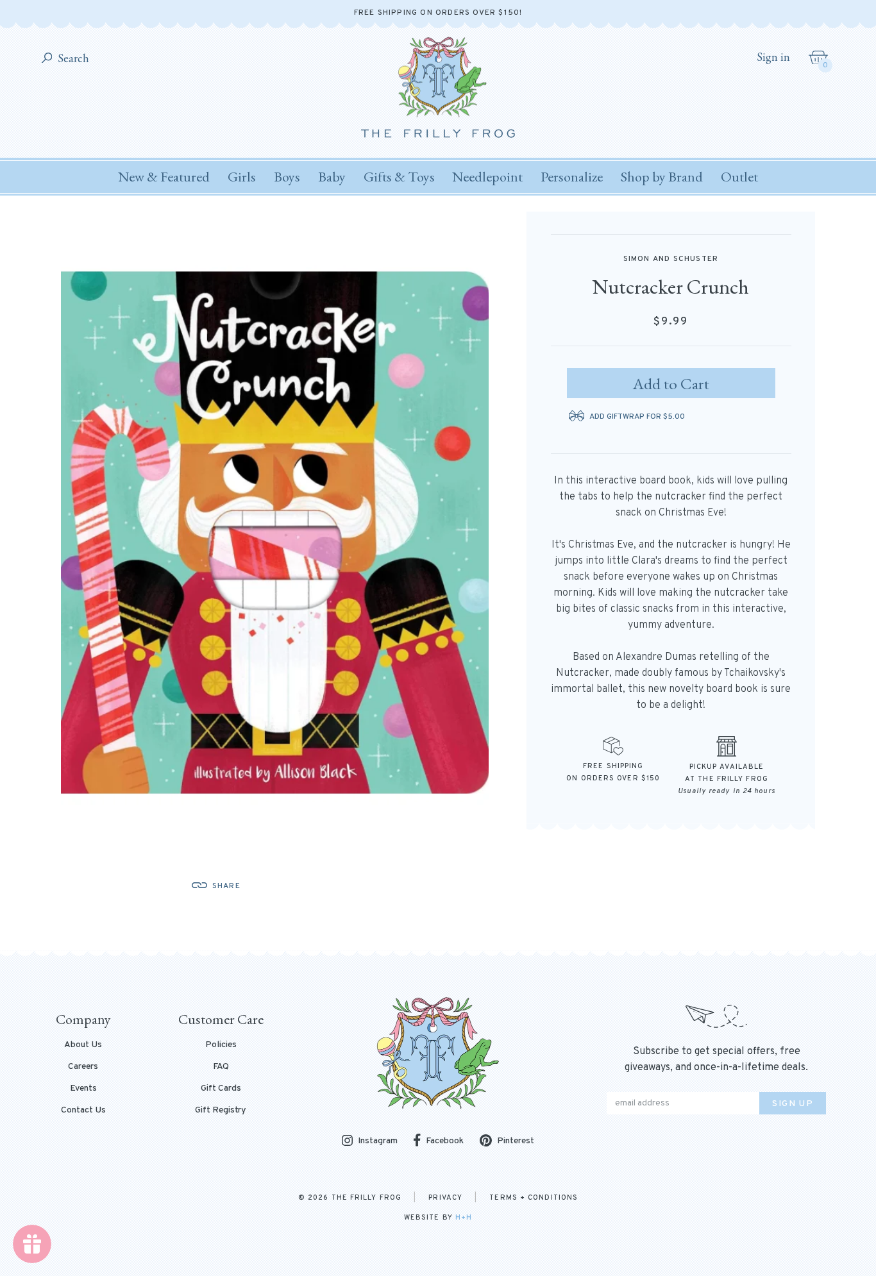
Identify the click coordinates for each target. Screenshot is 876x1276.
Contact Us (83, 1110)
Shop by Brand (662, 176)
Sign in (773, 57)
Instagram (378, 1141)
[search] (47, 59)
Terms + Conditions (533, 1197)
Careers (83, 1066)
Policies (221, 1045)
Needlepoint (487, 176)
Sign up (792, 1103)
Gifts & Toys (399, 176)
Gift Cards (221, 1088)
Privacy (445, 1197)
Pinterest (515, 1141)
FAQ (221, 1066)
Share (226, 886)
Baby (332, 176)
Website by (438, 1217)
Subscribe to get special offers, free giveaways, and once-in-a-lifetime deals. (716, 1059)
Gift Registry (220, 1110)
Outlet (739, 176)
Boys (287, 176)
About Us (83, 1045)
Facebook (445, 1141)
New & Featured (164, 176)
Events (83, 1088)
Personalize (572, 176)
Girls (242, 176)
